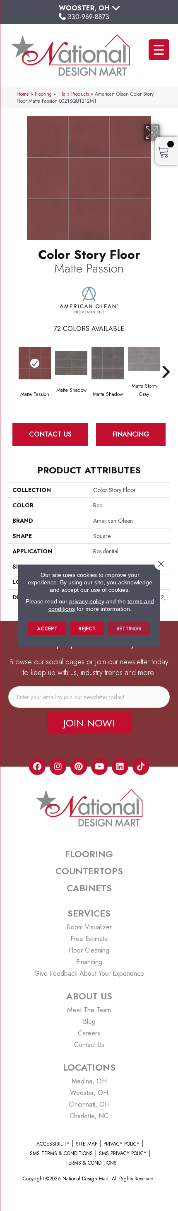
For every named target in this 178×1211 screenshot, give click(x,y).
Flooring (43, 93)
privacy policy (86, 601)
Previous (12, 359)
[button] (89, 722)
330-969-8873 (88, 17)
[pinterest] (78, 766)
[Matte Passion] (35, 363)
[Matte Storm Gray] (144, 359)
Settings (128, 628)
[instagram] (58, 766)
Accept (47, 628)
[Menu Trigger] (159, 49)
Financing (131, 434)
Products (80, 93)
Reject (87, 628)
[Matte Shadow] (71, 363)
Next (165, 359)
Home (23, 93)
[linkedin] (120, 766)
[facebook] (37, 766)
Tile (61, 93)
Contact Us (50, 434)
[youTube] (99, 766)
